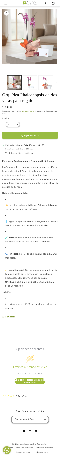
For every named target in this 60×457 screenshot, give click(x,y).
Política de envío (41, 452)
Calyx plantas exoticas (27, 444)
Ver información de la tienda (19, 153)
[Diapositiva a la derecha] (57, 83)
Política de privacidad (44, 448)
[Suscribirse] (45, 419)
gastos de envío (28, 111)
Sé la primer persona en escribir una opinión (30, 381)
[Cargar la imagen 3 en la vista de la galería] (45, 82)
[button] (6, 3)
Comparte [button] (10, 317)
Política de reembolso (24, 448)
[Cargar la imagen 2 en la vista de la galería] (30, 82)
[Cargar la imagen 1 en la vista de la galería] (14, 82)
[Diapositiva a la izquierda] (3, 83)
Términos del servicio (23, 452)
